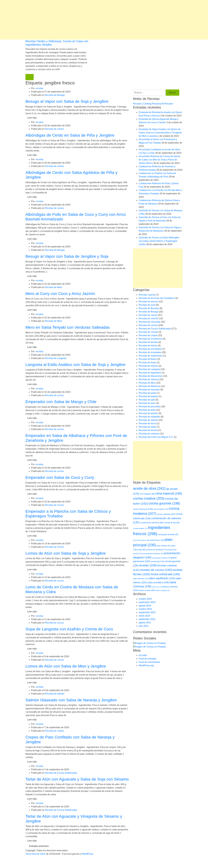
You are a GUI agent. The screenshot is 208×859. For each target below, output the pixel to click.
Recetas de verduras (149, 433)
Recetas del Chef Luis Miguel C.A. (156, 437)
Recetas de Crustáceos (150, 339)
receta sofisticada (165, 574)
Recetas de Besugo (55, 95)
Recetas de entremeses (150, 355)
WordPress (87, 854)
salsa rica (157, 587)
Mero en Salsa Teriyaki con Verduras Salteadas (67, 327)
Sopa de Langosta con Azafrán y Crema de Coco (69, 629)
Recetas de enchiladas (150, 349)
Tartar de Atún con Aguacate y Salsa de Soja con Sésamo (77, 779)
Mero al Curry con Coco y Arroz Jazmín (60, 293)
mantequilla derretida (168, 534)
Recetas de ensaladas (150, 352)
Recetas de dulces (148, 345)
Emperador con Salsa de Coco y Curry (59, 477)
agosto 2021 (145, 622)
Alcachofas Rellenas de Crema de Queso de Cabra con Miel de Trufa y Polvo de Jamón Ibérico (159, 159)
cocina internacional (143, 509)
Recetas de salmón (54, 693)
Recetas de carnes (54, 129)
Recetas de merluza (149, 379)
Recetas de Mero (53, 287)
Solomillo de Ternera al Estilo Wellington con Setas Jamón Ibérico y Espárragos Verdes (159, 241)
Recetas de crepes (54, 731)
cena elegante (147, 494)
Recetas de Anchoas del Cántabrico (157, 298)
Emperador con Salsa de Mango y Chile (61, 402)
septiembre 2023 (147, 612)
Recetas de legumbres (150, 372)
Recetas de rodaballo (149, 416)
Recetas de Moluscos (149, 386)
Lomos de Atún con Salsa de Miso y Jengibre (65, 666)
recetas (39, 88)
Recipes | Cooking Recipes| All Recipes (153, 103)
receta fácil (158, 561)
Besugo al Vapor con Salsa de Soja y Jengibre (66, 101)
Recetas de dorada (148, 342)
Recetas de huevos (148, 366)
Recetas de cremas (148, 332)
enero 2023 (144, 616)
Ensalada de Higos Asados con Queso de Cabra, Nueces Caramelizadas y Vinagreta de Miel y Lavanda (160, 132)
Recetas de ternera (148, 430)
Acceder (143, 655)
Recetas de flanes (148, 359)
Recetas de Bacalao (149, 308)
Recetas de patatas (148, 396)
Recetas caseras (147, 295)
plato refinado (164, 546)
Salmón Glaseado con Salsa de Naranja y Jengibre (71, 700)
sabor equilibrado (162, 578)
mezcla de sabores (141, 540)
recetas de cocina (156, 569)
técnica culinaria (162, 590)
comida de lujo (172, 523)
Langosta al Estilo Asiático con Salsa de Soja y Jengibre (75, 364)
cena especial (168, 493)
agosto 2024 (145, 605)
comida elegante (140, 528)
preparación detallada (156, 550)
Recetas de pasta (147, 393)
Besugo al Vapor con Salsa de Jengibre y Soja (66, 256)
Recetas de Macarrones (151, 376)
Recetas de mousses (149, 389)
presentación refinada (161, 558)
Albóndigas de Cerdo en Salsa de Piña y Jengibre (69, 135)
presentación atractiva (153, 553)
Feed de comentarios (149, 662)
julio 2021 (144, 626)
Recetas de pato (147, 400)
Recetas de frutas (147, 362)
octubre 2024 (145, 599)
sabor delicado (140, 578)
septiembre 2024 (147, 602)
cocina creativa (148, 498)
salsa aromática (158, 582)
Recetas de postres (148, 413)
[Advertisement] (85, 20)
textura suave (146, 590)
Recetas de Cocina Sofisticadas (61, 773)
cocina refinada (166, 514)
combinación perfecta (151, 523)
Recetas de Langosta (55, 358)
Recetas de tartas (147, 427)
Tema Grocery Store (35, 854)
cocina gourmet (164, 503)
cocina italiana (161, 509)
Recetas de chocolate (149, 322)
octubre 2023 (145, 609)
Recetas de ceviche (148, 318)
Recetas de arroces (148, 301)
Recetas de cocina (54, 395)
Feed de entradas (147, 658)
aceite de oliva (149, 488)
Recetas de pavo (147, 403)
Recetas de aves (147, 305)
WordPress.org (146, 665)
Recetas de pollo (147, 410)
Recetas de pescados (149, 406)
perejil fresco (157, 540)
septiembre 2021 (147, 619)
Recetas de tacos (147, 423)
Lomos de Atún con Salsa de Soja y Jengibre (65, 553)
